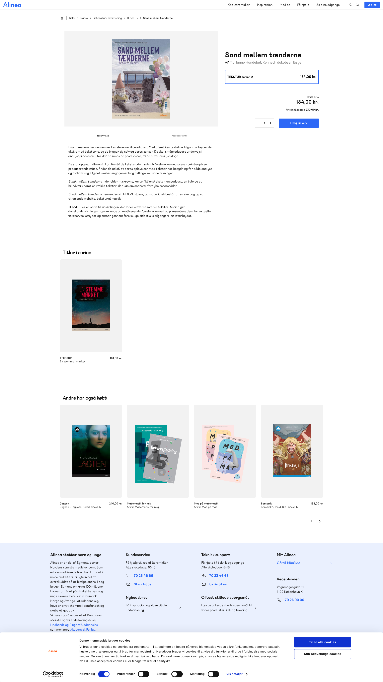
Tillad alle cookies (322, 642)
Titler (72, 18)
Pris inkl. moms (295, 109)
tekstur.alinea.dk (109, 198)
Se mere (180, 489)
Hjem (62, 18)
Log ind (372, 5)
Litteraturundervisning (107, 18)
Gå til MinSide (288, 563)
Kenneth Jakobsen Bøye (282, 62)
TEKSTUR (132, 18)
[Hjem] (12, 4)
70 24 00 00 (294, 600)
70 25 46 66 (143, 575)
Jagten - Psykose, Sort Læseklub (91, 451)
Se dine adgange (328, 5)
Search (350, 4)
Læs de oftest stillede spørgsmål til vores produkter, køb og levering (226, 607)
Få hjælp (303, 5)
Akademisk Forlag (83, 629)
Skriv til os (142, 584)
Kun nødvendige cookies (322, 654)
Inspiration (264, 5)
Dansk (84, 18)
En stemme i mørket (91, 305)
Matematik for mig (158, 451)
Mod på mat (225, 451)
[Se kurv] (357, 4)
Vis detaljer (234, 674)
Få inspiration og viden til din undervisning (146, 607)
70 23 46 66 (219, 575)
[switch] (143, 674)
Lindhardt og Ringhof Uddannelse (74, 625)
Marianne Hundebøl (245, 62)
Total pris (312, 97)
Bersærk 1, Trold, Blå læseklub (292, 451)
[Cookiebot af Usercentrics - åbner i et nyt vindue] (53, 674)
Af (227, 62)
